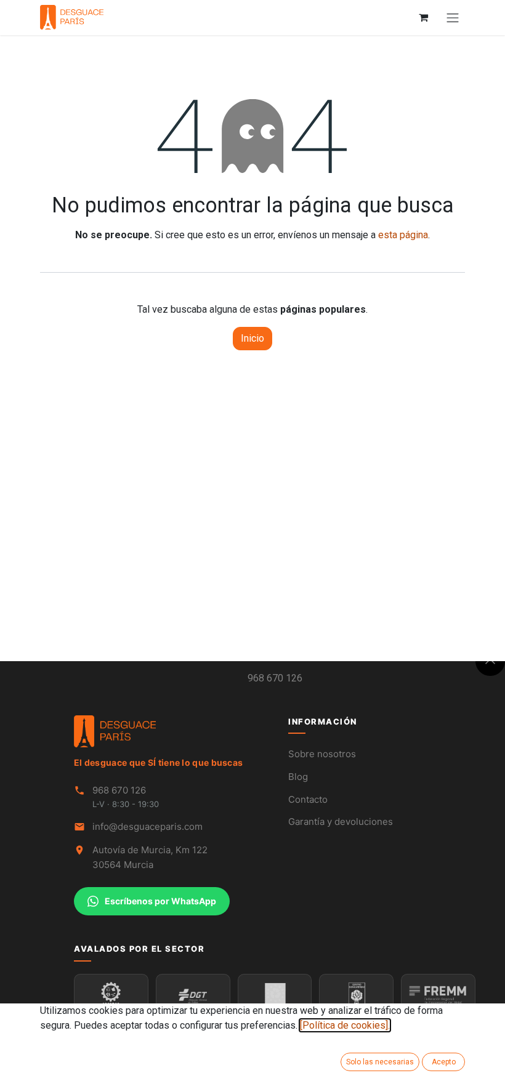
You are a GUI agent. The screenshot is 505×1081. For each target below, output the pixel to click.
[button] (490, 661)
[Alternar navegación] (452, 17)
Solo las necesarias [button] (380, 1062)
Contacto (308, 799)
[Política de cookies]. (345, 1025)
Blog (298, 776)
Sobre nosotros (322, 754)
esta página (403, 235)
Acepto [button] (444, 1062)
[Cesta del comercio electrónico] (423, 17)
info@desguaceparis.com (147, 826)
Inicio (252, 338)
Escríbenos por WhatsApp (160, 901)
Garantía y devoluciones (340, 821)
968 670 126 (275, 678)
